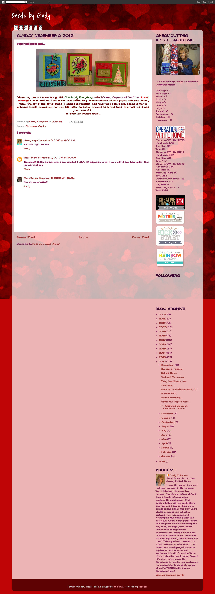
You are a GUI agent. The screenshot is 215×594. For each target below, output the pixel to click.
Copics (42, 126)
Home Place (30, 157)
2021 (162, 323)
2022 (163, 318)
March (165, 447)
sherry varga (31, 140)
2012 (162, 361)
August (165, 426)
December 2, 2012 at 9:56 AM (57, 140)
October (166, 418)
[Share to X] (76, 122)
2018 (162, 335)
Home (83, 237)
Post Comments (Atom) (46, 244)
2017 (162, 340)
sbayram (118, 586)
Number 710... (169, 393)
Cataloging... (167, 385)
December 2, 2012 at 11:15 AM (57, 178)
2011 (162, 461)
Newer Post (26, 237)
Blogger (143, 586)
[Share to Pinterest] (81, 122)
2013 (162, 357)
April (164, 443)
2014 (162, 353)
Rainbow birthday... (171, 397)
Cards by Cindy (31, 16)
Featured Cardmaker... (173, 377)
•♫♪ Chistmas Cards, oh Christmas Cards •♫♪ (174, 407)
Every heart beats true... (174, 381)
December (167, 365)
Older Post (140, 237)
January (166, 456)
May (164, 439)
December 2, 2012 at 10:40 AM (57, 157)
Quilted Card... (169, 373)
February (166, 452)
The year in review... (171, 369)
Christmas (31, 126)
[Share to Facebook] (79, 122)
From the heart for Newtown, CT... (179, 389)
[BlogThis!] (73, 122)
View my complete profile (170, 575)
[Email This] (70, 122)
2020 (163, 327)
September (168, 422)
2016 (163, 344)
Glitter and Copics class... (175, 401)
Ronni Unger (31, 178)
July (164, 430)
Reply (27, 148)
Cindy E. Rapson (179, 475)
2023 (163, 314)
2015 (163, 348)
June (164, 435)
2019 (163, 331)
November (167, 413)
